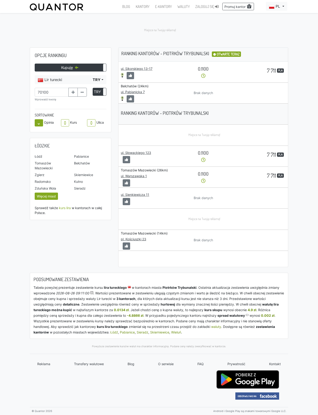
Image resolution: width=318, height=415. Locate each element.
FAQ (200, 364)
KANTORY (142, 6)
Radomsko (43, 182)
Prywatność (236, 364)
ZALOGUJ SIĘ (205, 6)
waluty (216, 327)
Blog (131, 364)
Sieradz (80, 188)
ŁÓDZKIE (42, 146)
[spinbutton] (52, 92)
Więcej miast (46, 196)
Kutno (78, 182)
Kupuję (67, 67)
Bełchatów (82, 163)
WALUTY (183, 6)
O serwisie (166, 364)
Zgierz (39, 175)
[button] (276, 6)
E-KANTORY (163, 6)
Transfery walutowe (89, 364)
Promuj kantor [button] (235, 7)
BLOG (126, 6)
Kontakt (275, 364)
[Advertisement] (159, 30)
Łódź (38, 156)
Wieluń (176, 332)
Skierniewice (83, 175)
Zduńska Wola (45, 188)
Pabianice (81, 156)
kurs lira (65, 208)
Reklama (43, 364)
